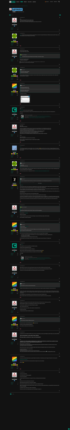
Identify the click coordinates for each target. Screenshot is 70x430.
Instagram (37, 259)
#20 (59, 372)
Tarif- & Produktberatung (37, 258)
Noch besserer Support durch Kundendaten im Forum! (42, 170)
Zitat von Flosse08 (24, 54)
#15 (59, 281)
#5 (59, 83)
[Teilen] (60, 15)
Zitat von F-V (23, 69)
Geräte (50, 258)
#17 (59, 316)
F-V (21, 56)
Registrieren (55, 1)
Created (30, 259)
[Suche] (59, 2)
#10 (59, 176)
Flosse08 (22, 110)
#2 (59, 33)
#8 (59, 145)
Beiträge (12, 29)
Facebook (33, 259)
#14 (59, 265)
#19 (59, 356)
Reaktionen (12, 27)
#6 (59, 107)
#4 (59, 67)
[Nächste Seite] (12, 15)
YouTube (41, 259)
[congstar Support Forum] (12, 2)
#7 (59, 124)
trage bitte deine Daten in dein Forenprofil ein (43, 257)
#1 (59, 17)
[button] (47, 2)
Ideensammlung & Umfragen (23, 359)
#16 (59, 300)
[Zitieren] (59, 30)
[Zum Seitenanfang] (69, 429)
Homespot (42, 258)
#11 (59, 204)
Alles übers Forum (31, 258)
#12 (59, 222)
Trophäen (12, 28)
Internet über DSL (46, 258)
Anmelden (51, 1)
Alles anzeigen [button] (40, 183)
